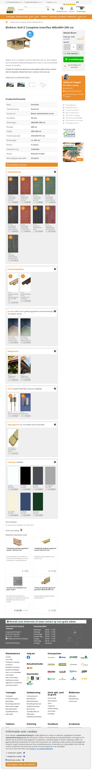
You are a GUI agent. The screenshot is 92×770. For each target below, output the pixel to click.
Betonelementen (11, 709)
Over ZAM (9, 659)
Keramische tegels (12, 699)
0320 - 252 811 (14, 636)
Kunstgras (51, 714)
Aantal (66, 42)
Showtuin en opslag (12, 662)
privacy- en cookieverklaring (41, 749)
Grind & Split (31, 19)
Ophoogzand (52, 701)
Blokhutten (72, 17)
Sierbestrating (22, 17)
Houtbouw (62, 17)
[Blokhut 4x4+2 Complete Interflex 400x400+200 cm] (20, 43)
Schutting (53, 17)
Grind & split (52, 698)
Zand (49, 703)
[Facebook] (28, 657)
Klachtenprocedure (12, 680)
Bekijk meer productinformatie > (18, 77)
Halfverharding (53, 708)
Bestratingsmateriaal (13, 704)
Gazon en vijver (80, 19)
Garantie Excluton (12, 685)
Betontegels (10, 701)
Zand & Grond (36, 19)
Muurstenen (31, 709)
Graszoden (51, 711)
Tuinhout (44, 17)
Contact (8, 657)
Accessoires (73, 701)
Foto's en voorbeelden (13, 672)
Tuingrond (51, 706)
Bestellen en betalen (13, 667)
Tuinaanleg (9, 675)
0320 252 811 (69, 88)
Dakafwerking (73, 699)
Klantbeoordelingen (12, 670)
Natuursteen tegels (12, 706)
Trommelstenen (32, 696)
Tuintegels (10, 17)
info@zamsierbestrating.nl (73, 91)
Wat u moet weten (12, 677)
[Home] (10, 9)
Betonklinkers (31, 699)
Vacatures (9, 665)
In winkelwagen (76, 59)
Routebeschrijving (13, 643)
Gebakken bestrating (34, 717)
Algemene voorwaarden (14, 683)
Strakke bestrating (33, 706)
